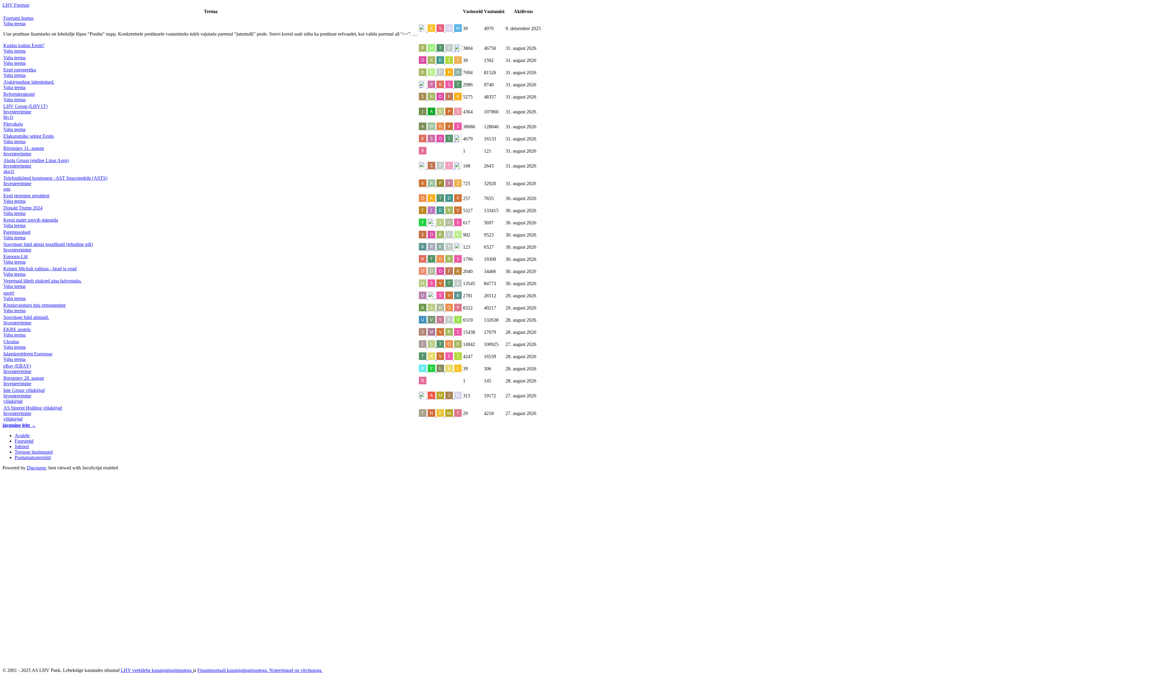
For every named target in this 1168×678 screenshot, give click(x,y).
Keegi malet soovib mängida (30, 220)
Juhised (22, 446)
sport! (8, 293)
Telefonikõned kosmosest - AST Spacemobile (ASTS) (55, 178)
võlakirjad (13, 401)
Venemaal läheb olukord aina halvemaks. (42, 280)
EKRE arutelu (17, 329)
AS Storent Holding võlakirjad (32, 407)
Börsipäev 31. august (23, 148)
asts (6, 189)
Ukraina (11, 341)
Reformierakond (19, 94)
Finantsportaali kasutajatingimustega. (233, 670)
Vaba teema (14, 57)
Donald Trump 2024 (23, 207)
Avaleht (22, 435)
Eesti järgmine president (26, 195)
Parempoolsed (16, 232)
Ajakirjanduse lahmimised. (28, 82)
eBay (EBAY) (17, 365)
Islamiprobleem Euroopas (27, 353)
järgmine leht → (19, 425)
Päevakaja (13, 123)
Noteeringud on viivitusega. (295, 670)
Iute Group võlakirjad (24, 390)
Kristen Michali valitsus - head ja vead (40, 268)
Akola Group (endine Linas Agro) (36, 160)
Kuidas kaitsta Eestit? (23, 45)
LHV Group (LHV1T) (25, 106)
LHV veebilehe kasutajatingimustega (157, 670)
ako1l (8, 171)
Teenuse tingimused (34, 452)
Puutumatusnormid (33, 457)
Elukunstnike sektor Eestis (28, 136)
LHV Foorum (15, 5)
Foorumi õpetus (18, 18)
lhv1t (8, 117)
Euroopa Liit (15, 256)
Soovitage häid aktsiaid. (26, 317)
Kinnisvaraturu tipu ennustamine (34, 305)
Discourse (36, 467)
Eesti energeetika (19, 69)
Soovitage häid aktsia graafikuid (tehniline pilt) (48, 244)
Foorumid (24, 441)
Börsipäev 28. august (23, 378)
